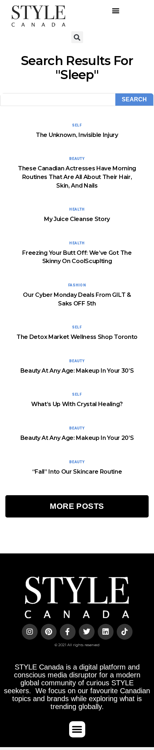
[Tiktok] (125, 632)
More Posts (77, 506)
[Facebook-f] (68, 632)
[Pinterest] (49, 632)
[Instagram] (30, 632)
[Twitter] (87, 632)
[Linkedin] (106, 632)
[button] (115, 10)
